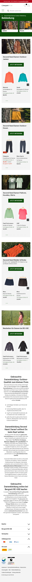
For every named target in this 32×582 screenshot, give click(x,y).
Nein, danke (21, 293)
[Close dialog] (31, 282)
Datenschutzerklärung (22, 298)
